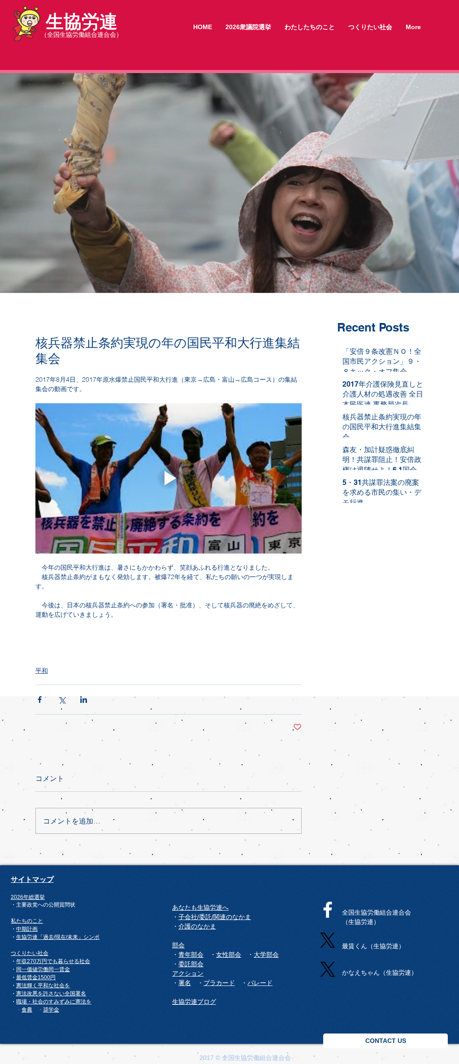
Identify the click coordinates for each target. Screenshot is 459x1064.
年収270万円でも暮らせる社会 (53, 961)
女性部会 (228, 954)
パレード (260, 982)
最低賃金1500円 (36, 977)
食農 (27, 1009)
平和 (41, 671)
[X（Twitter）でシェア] (61, 699)
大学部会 (266, 954)
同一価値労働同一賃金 (43, 969)
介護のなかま (197, 926)
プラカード (219, 982)
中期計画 (27, 929)
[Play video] (168, 478)
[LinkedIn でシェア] (83, 699)
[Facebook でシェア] (39, 699)
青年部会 (191, 954)
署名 (80, 993)
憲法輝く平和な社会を (43, 985)
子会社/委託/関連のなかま (214, 916)
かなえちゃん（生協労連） (379, 972)
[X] (327, 940)
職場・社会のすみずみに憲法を (53, 1002)
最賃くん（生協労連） (373, 946)
